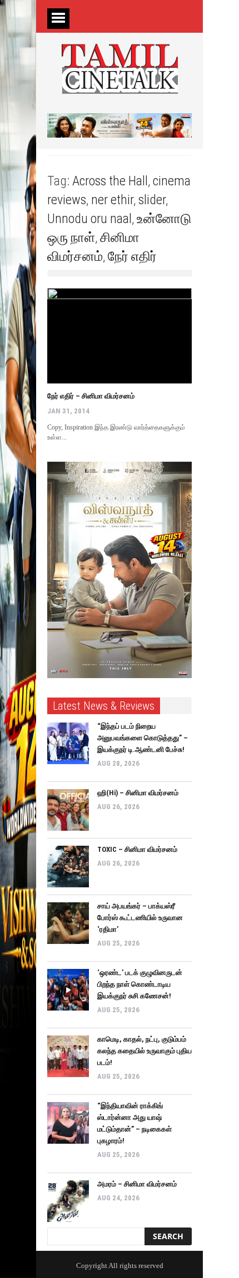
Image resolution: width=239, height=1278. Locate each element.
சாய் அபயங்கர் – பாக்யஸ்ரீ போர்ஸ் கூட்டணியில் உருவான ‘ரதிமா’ (140, 917)
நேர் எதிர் (132, 256)
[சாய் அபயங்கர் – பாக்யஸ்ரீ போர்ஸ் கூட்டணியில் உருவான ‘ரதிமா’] (68, 923)
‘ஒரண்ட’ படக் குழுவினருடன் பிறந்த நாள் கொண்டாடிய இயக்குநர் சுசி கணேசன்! (139, 984)
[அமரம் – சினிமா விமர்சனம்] (68, 1201)
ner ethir (112, 200)
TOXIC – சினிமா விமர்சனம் (137, 849)
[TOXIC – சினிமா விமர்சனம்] (68, 866)
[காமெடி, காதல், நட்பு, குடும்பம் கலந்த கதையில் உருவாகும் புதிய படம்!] (68, 1056)
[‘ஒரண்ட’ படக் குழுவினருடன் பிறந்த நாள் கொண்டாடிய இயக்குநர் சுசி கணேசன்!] (68, 990)
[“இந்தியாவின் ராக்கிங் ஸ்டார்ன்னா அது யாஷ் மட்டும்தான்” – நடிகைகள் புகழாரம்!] (68, 1123)
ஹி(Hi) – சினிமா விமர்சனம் (137, 793)
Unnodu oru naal (89, 218)
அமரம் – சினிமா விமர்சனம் (137, 1184)
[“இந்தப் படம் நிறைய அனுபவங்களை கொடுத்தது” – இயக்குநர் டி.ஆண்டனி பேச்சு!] (68, 743)
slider (152, 200)
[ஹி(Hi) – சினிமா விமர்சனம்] (68, 810)
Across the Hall (110, 181)
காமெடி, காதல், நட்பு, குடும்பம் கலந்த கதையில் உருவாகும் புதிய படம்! (144, 1051)
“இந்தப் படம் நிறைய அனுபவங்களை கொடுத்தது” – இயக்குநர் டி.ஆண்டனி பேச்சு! (142, 738)
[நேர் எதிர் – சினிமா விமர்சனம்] (119, 335)
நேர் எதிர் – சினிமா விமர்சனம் (91, 396)
